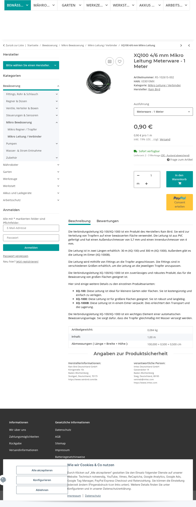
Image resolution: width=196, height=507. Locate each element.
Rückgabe (15, 443)
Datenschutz (93, 495)
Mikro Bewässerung (19, 122)
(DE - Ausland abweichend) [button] (175, 155)
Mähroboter (10, 165)
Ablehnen (42, 490)
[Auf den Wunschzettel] (119, 61)
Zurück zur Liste (15, 45)
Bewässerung (11, 86)
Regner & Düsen (16, 101)
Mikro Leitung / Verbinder (164, 85)
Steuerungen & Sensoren (22, 115)
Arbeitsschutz (12, 200)
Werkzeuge (10, 179)
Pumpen (11, 143)
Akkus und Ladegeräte (17, 193)
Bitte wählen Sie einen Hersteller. (28, 65)
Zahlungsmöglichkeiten (24, 436)
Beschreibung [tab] (79, 221)
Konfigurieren (42, 480)
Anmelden (31, 247)
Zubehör (11, 157)
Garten (7, 172)
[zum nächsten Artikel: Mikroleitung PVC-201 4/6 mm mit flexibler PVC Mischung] (181, 45)
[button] (31, 86)
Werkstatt (9, 186)
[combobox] (163, 112)
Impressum (74, 495)
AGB (57, 436)
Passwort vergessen (15, 256)
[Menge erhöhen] (146, 184)
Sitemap (60, 443)
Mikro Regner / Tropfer (22, 129)
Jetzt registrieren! (27, 261)
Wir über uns (17, 430)
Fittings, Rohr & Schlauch (22, 94)
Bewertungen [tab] (108, 221)
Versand (165, 139)
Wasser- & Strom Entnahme (24, 150)
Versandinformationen (23, 450)
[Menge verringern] (138, 175)
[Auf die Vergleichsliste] (109, 61)
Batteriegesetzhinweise (70, 457)
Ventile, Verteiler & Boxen (22, 108)
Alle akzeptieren (42, 470)
